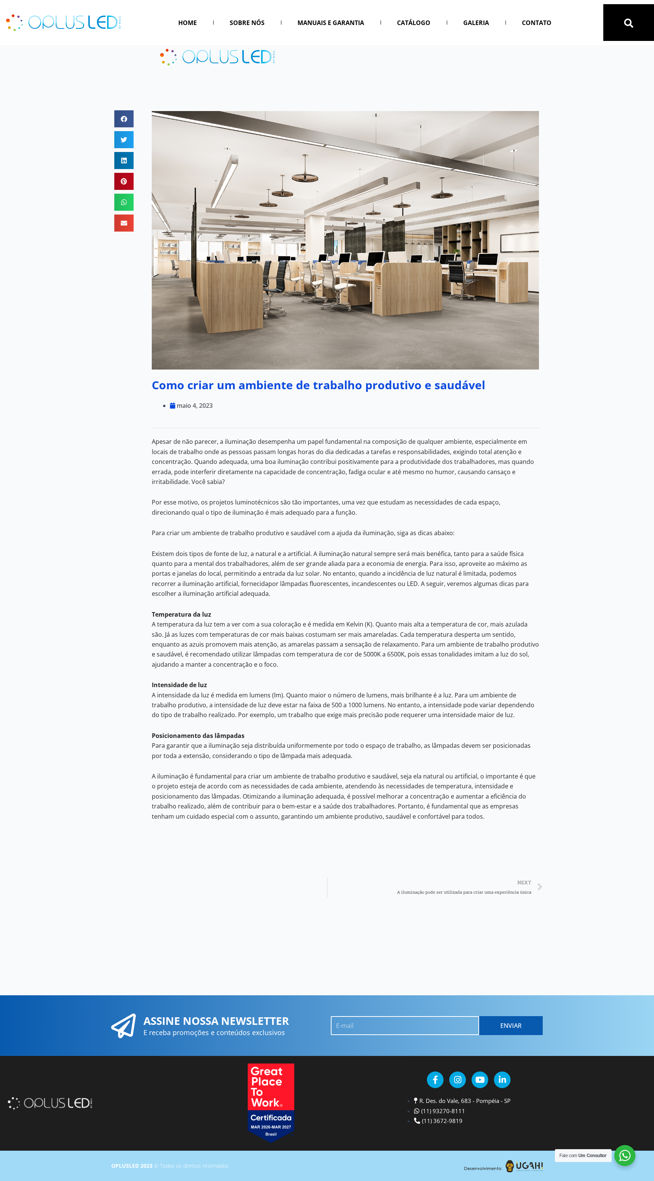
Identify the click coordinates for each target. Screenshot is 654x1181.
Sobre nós (247, 23)
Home (187, 23)
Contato (536, 23)
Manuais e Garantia (330, 23)
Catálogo (413, 23)
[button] (628, 23)
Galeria (476, 23)
